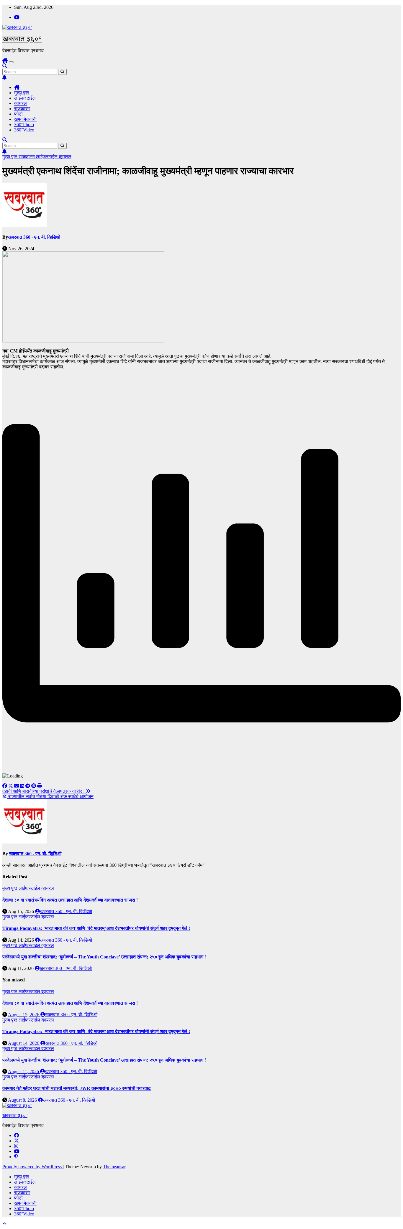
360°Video (24, 129)
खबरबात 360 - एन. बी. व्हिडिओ (34, 237)
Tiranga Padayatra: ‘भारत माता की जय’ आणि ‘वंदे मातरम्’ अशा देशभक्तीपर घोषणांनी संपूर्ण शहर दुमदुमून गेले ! (96, 928)
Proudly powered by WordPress (32, 1166)
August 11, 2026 (24, 1071)
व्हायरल (20, 103)
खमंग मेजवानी (25, 119)
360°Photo (24, 124)
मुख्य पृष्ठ (21, 92)
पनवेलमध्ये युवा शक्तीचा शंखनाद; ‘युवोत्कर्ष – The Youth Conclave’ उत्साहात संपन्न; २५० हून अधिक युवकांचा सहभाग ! (104, 956)
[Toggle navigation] (11, 62)
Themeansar (114, 1166)
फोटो (18, 113)
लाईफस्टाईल (25, 98)
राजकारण (22, 108)
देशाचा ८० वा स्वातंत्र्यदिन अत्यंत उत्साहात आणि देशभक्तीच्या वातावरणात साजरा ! (70, 899)
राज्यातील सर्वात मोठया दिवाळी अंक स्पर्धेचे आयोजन (50, 796)
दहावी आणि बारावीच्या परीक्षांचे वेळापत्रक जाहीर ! (44, 791)
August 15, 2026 (24, 1014)
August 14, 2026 (24, 1043)
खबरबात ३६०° (22, 39)
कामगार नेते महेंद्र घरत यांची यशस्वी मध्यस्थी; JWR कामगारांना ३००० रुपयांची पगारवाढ (76, 1088)
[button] (4, 65)
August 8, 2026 (23, 1100)
